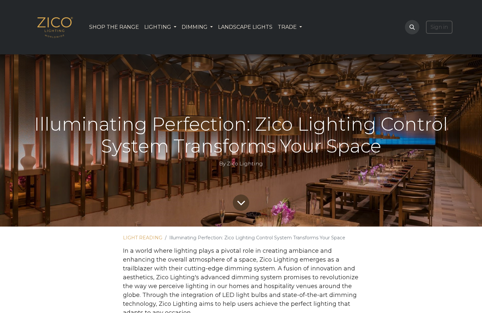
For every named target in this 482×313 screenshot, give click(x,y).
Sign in (439, 27)
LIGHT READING (142, 238)
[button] (412, 27)
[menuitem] (114, 27)
